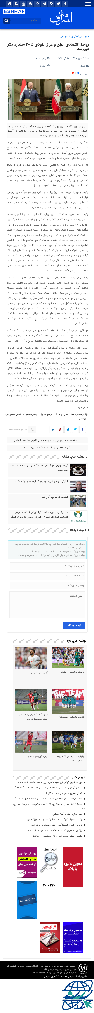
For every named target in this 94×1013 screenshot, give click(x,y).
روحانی (82, 418)
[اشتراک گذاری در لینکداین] (53, 430)
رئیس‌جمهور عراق (13, 414)
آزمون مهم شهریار (39, 673)
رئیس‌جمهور (31, 414)
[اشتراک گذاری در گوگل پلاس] (60, 430)
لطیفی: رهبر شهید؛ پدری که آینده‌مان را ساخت (41, 481)
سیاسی (64, 36)
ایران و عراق (62, 414)
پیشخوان (76, 36)
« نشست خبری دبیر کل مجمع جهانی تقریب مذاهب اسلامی (45, 440)
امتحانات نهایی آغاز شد (55, 497)
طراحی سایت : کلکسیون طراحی (59, 976)
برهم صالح (46, 414)
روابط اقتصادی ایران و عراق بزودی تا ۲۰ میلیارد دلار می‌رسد (48, 46)
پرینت (43, 66)
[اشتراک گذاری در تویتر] (75, 430)
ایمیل (82, 66)
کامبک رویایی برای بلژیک (72, 672)
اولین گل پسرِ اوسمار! (37, 756)
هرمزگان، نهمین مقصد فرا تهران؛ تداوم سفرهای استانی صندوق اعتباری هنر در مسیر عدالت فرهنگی (39, 514)
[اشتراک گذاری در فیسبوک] (83, 430)
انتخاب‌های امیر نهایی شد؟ (71, 717)
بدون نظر (41, 58)
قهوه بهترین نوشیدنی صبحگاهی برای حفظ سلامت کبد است (39, 467)
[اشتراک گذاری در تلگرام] (67, 430)
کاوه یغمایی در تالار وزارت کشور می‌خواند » (47, 448)
